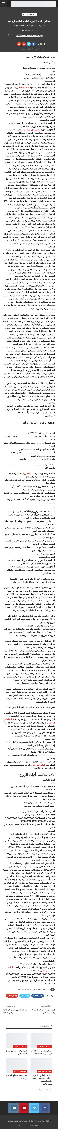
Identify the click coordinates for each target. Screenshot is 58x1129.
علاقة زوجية (26, 473)
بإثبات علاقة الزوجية (21, 87)
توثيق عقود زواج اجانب (29, 14)
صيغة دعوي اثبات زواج (24, 989)
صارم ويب (21, 1125)
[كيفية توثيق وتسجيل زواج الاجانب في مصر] (16, 1040)
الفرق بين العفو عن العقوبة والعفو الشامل (43, 1011)
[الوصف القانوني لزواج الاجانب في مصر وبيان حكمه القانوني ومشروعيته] (41, 1065)
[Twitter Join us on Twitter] (34, 1108)
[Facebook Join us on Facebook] (44, 1108)
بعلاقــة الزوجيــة (33, 129)
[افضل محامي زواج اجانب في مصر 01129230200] (41, 1040)
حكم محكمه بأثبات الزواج (41, 989)
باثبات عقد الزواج (38, 765)
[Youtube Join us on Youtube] (24, 1108)
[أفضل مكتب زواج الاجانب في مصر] (16, 1065)
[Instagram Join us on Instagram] (13, 1108)
